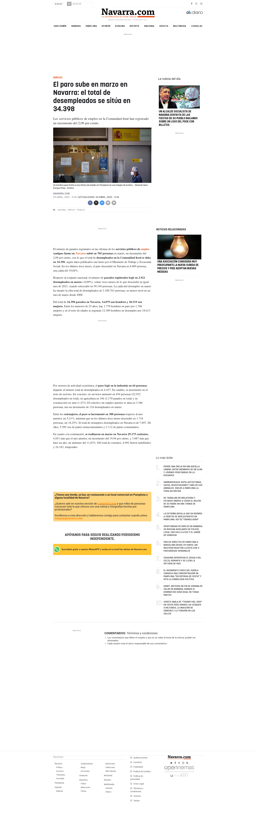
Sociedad (60, 778)
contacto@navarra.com (69, 518)
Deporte (135, 25)
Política (59, 767)
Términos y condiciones (142, 633)
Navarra (76, 25)
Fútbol (83, 784)
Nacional (149, 25)
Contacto (137, 762)
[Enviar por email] (107, 202)
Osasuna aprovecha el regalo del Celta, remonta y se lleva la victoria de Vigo (182, 561)
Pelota (83, 791)
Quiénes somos (140, 757)
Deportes (83, 780)
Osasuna (120, 25)
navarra (62, 210)
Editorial (59, 791)
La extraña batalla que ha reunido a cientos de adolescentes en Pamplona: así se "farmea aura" (183, 517)
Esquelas (196, 25)
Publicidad (138, 767)
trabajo (81, 210)
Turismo (137, 796)
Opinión (106, 25)
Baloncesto (85, 787)
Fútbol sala (110, 767)
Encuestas (85, 771)
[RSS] (187, 763)
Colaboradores (87, 764)
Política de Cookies (142, 771)
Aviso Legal (138, 784)
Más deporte (110, 771)
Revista (163, 25)
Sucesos (60, 771)
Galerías (108, 788)
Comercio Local (106, 503)
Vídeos (108, 792)
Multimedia (179, 25)
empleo (71, 210)
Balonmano (110, 764)
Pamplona (91, 25)
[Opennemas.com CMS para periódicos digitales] (179, 770)
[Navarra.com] (128, 12)
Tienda (136, 800)
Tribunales (60, 775)
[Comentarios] (113, 202)
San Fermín (60, 25)
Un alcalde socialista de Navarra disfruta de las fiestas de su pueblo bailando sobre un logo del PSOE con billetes (178, 118)
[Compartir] (90, 202)
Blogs (83, 767)
